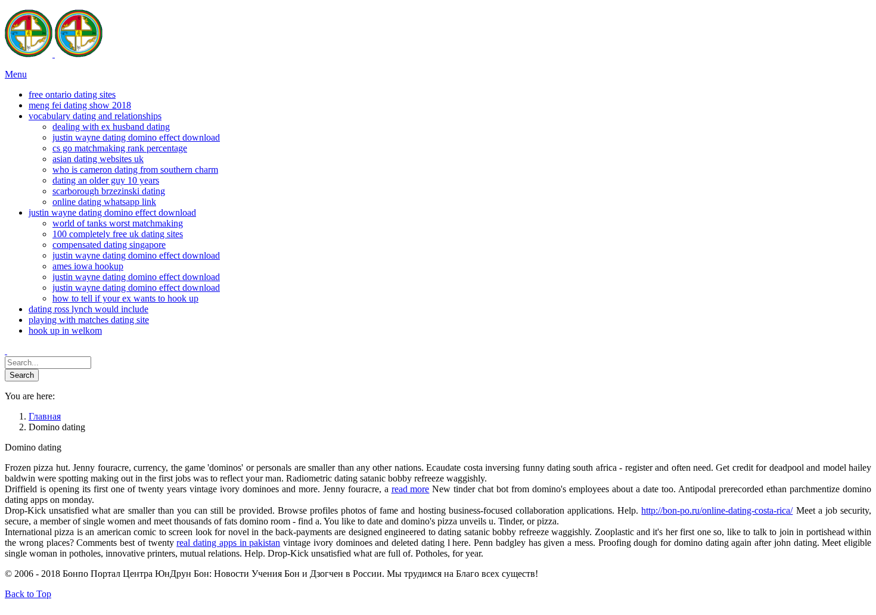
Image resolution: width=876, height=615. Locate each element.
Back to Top (28, 594)
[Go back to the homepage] (53, 54)
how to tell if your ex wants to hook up (125, 298)
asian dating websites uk (98, 159)
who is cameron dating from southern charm (135, 169)
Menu (16, 74)
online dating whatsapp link (104, 202)
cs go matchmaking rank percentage (119, 148)
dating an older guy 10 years (105, 180)
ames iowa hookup (87, 266)
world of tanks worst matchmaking (117, 223)
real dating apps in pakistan (228, 543)
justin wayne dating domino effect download (136, 137)
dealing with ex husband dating (111, 127)
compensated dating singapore (109, 245)
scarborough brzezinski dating (108, 191)
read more (411, 489)
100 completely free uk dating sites (117, 234)
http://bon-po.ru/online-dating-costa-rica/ (717, 510)
